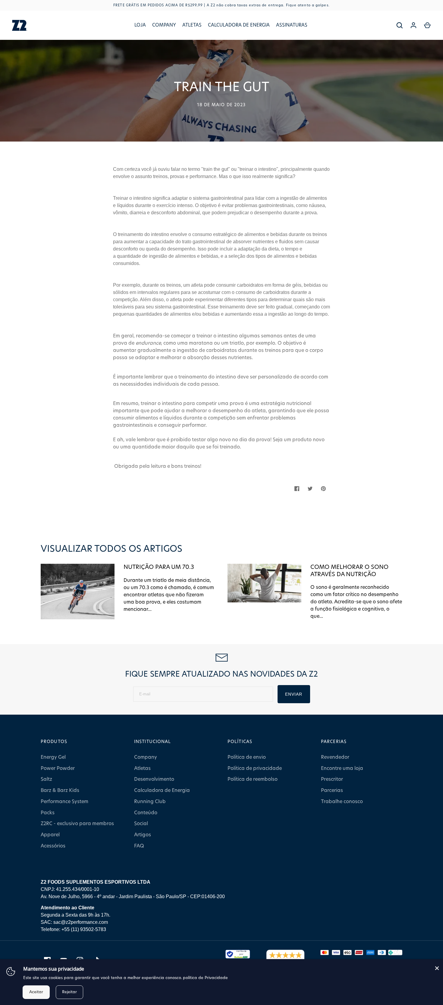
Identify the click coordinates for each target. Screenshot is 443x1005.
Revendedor (335, 757)
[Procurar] (399, 25)
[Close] (437, 968)
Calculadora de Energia (239, 25)
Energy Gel (53, 757)
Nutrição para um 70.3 (159, 567)
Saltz (46, 779)
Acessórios (53, 846)
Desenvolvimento (154, 779)
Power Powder (58, 768)
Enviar (294, 694)
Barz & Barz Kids (60, 790)
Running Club (150, 801)
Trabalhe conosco (342, 801)
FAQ (139, 846)
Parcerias (332, 790)
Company (164, 25)
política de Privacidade (205, 978)
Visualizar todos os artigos (111, 549)
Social (141, 823)
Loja (140, 25)
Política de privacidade (255, 768)
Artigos (142, 834)
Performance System (64, 801)
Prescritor (332, 779)
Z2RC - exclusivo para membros (77, 823)
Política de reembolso (253, 779)
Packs (48, 812)
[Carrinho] (427, 25)
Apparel (50, 834)
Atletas (192, 25)
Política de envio (247, 757)
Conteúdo (145, 812)
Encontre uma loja (342, 768)
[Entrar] (413, 25)
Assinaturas (291, 25)
